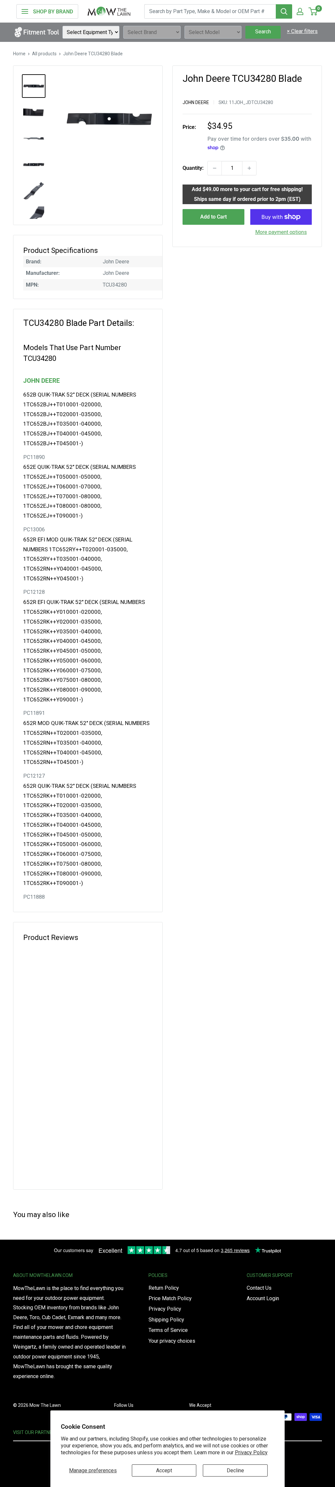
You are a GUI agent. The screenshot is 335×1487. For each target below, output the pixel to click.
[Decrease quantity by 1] (214, 168)
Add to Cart (213, 217)
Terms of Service (168, 1330)
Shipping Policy (166, 1320)
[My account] (300, 11)
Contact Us (259, 1288)
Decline (235, 1470)
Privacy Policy (251, 1452)
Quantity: (193, 168)
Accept (164, 1470)
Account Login (263, 1298)
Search (263, 31)
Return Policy (164, 1288)
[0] (313, 11)
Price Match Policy (170, 1298)
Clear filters (302, 31)
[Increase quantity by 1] (249, 168)
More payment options (281, 232)
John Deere (196, 102)
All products (44, 53)
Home (19, 53)
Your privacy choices (172, 1341)
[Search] (284, 11)
